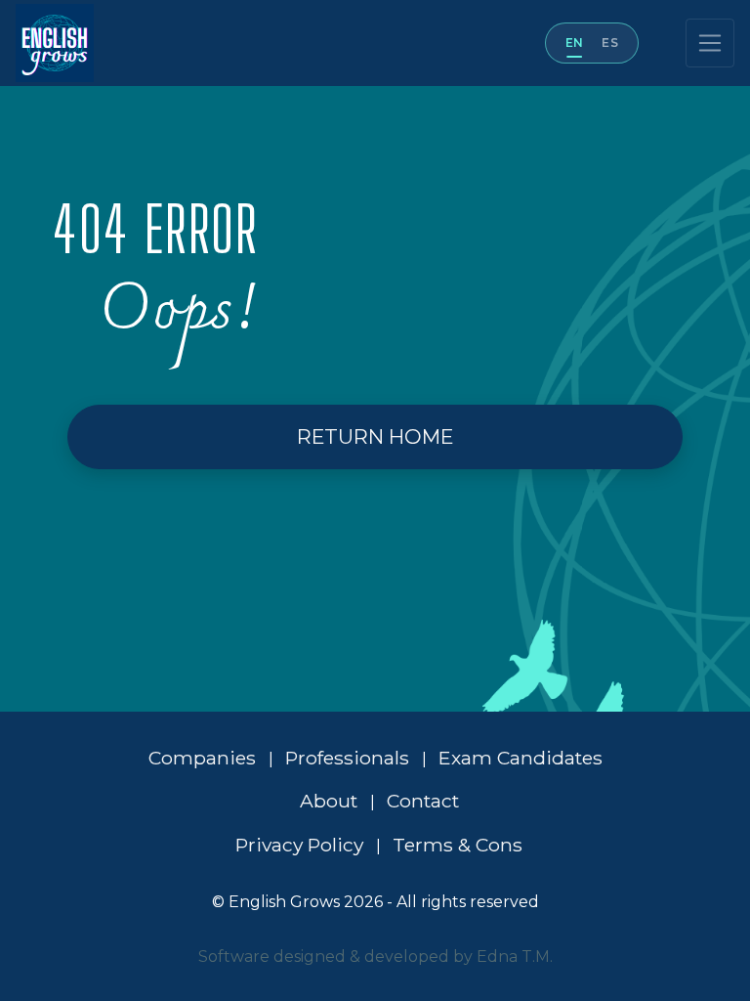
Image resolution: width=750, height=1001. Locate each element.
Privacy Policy (301, 844)
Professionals (349, 757)
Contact (423, 800)
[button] (375, 436)
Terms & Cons (457, 844)
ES (610, 42)
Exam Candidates (520, 757)
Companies (204, 757)
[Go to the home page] (47, 43)
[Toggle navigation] (710, 43)
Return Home (375, 436)
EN (574, 42)
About (331, 800)
